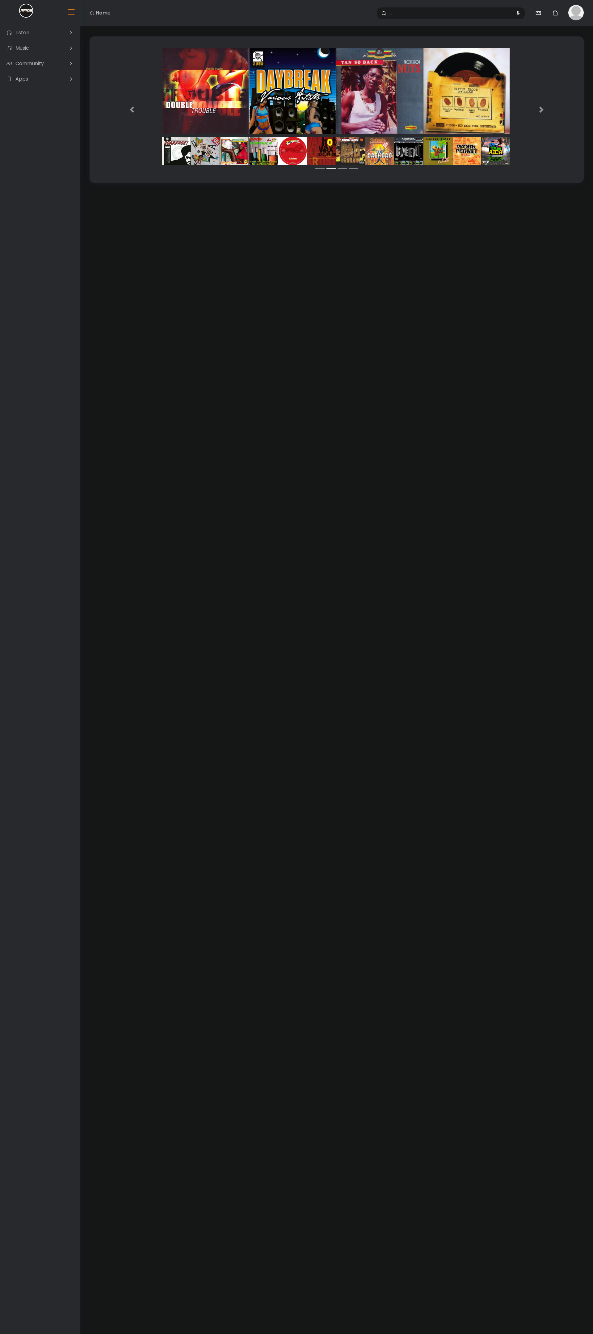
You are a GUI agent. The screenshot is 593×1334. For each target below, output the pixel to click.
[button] (132, 110)
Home (103, 12)
